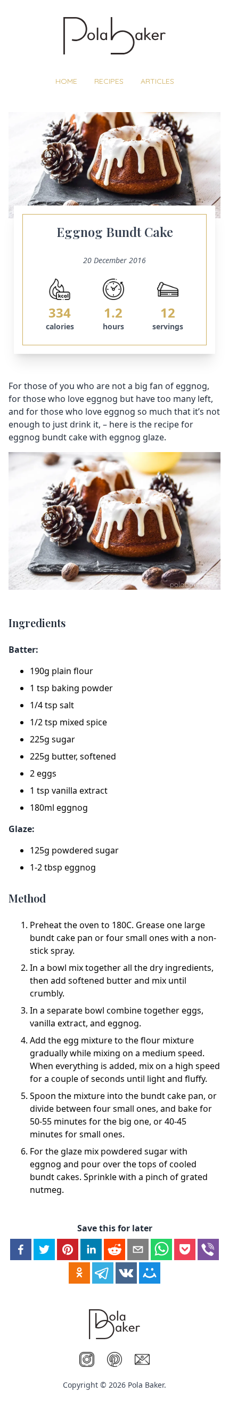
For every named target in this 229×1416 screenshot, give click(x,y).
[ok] (79, 1273)
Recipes (109, 81)
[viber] (208, 1249)
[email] (138, 1249)
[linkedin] (91, 1249)
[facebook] (20, 1249)
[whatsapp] (161, 1249)
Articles (157, 81)
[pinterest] (67, 1249)
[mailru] (149, 1273)
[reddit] (114, 1249)
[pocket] (184, 1249)
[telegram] (102, 1273)
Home (66, 81)
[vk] (126, 1273)
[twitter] (44, 1249)
